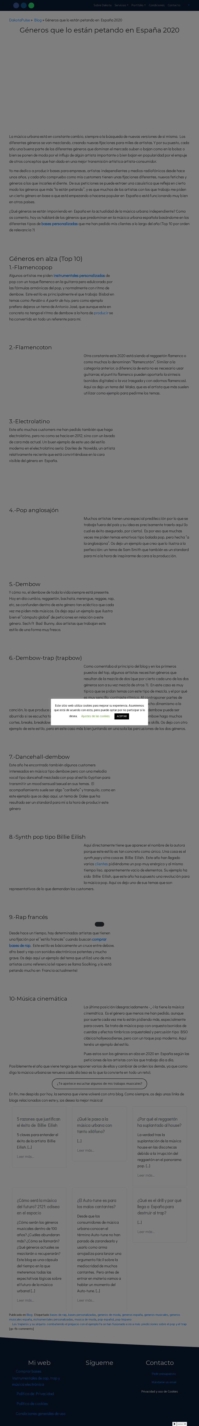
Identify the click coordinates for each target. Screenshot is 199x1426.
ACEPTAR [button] (122, 716)
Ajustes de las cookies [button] (95, 716)
